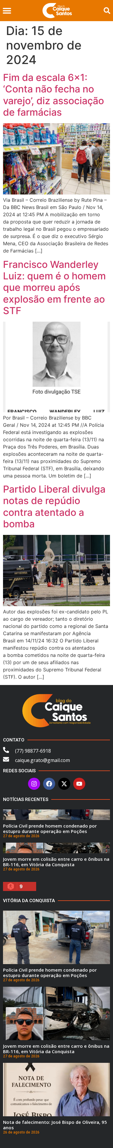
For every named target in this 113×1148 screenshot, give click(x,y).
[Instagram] (34, 784)
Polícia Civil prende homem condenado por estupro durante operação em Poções (50, 828)
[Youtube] (79, 784)
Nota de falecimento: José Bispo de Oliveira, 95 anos (55, 1124)
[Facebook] (49, 784)
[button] (7, 11)
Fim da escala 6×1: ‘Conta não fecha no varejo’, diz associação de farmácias (53, 95)
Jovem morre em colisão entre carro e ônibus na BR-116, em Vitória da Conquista (56, 861)
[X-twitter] (64, 784)
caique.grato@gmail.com (42, 760)
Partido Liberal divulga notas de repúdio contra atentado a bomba (54, 506)
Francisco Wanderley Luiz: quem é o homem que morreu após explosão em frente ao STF (54, 288)
